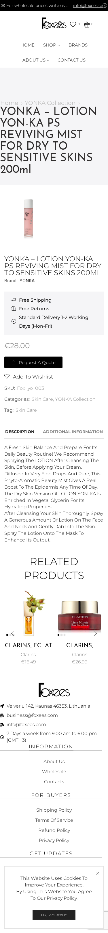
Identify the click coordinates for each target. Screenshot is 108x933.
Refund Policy (54, 830)
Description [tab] (19, 431)
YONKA (27, 280)
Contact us (72, 60)
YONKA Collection (50, 103)
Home (27, 45)
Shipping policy (54, 810)
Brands (78, 45)
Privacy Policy (62, 898)
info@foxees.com (90, 5)
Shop (49, 45)
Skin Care (42, 399)
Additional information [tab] (73, 431)
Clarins (28, 654)
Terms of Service (54, 820)
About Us (34, 60)
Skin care (26, 410)
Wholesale (54, 771)
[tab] (20, 431)
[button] (33, 362)
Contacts (54, 781)
